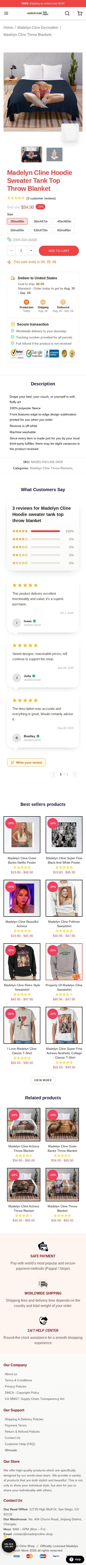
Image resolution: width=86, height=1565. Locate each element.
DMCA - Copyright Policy (22, 1392)
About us (11, 1374)
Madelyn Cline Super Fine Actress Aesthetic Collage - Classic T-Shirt (64, 1053)
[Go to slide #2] (54, 154)
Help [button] (78, 1559)
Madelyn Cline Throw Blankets (28, 35)
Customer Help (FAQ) (20, 1444)
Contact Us (12, 1438)
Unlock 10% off (8, 1545)
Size (10, 214)
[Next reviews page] (75, 774)
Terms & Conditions (18, 1380)
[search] (67, 13)
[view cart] (79, 13)
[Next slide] (75, 92)
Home (8, 27)
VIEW (22, 849)
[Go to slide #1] (31, 154)
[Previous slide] (10, 92)
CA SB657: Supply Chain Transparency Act (34, 1399)
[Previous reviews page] (53, 774)
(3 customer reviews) (41, 198)
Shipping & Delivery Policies (24, 1419)
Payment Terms (16, 1425)
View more (43, 1080)
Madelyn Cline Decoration (37, 27)
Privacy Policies (15, 1386)
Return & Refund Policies (22, 1431)
